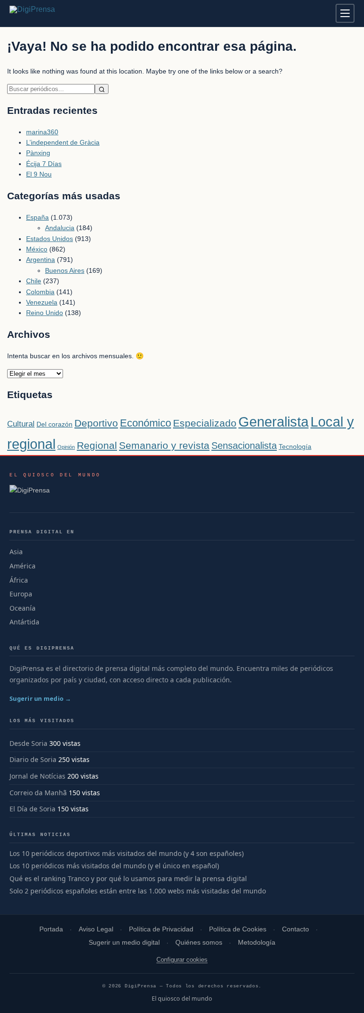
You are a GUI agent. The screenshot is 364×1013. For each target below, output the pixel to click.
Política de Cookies (237, 929)
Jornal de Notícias (37, 776)
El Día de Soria (32, 808)
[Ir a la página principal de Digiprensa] (52, 13)
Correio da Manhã (38, 792)
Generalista (273, 421)
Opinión (66, 447)
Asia (16, 551)
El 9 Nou (39, 174)
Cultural (21, 423)
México (36, 249)
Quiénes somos (198, 942)
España (37, 217)
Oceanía (22, 608)
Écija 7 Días (44, 163)
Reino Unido (44, 312)
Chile (33, 281)
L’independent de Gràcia (63, 142)
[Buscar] (102, 89)
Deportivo (96, 423)
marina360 (42, 132)
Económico (145, 423)
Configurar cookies (182, 959)
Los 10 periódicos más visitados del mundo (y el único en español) (114, 866)
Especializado (205, 423)
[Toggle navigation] (345, 13)
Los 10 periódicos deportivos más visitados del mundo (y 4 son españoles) (126, 853)
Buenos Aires (64, 270)
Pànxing (38, 153)
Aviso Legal (96, 929)
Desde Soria (28, 743)
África (18, 580)
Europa (20, 593)
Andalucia (59, 228)
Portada (51, 929)
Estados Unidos (49, 238)
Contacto (295, 929)
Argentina (40, 259)
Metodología (256, 942)
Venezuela (41, 302)
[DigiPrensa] (55, 493)
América (22, 565)
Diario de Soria (32, 759)
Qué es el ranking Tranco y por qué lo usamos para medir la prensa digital (128, 878)
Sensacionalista (244, 445)
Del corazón (54, 424)
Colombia (40, 292)
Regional (97, 445)
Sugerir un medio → (40, 698)
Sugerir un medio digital (124, 942)
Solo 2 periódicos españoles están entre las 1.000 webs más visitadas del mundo (137, 891)
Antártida (24, 621)
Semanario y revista (164, 445)
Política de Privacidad (161, 929)
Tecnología (295, 446)
